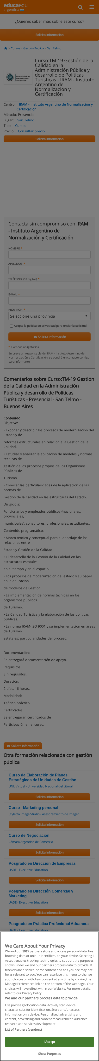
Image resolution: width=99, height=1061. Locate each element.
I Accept (49, 1041)
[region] (49, 996)
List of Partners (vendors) (23, 1029)
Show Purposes (49, 1053)
